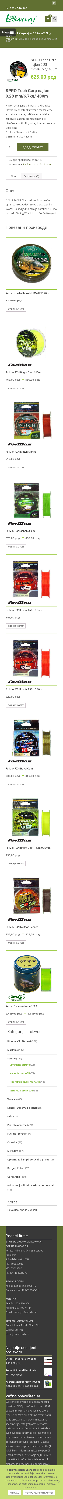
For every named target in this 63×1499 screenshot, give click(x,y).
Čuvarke (12, 1142)
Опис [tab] (14, 176)
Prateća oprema (17, 1125)
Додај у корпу (33, 147)
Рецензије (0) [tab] (31, 176)
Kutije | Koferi (15, 1168)
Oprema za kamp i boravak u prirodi (28, 1159)
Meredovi (13, 1151)
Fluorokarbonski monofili (24, 1082)
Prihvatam (14, 1493)
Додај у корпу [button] (16, 626)
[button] (25, 63)
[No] (58, 1482)
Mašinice (12, 1050)
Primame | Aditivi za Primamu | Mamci (30, 1185)
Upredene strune (19, 1064)
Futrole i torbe (16, 1133)
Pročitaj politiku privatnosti (39, 1493)
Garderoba (13, 1176)
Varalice (12, 1099)
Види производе (16, 309)
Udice (10, 1116)
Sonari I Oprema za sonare (23, 1107)
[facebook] (54, 3)
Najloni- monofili (32, 164)
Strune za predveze (21, 1090)
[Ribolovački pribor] (18, 18)
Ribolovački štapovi (19, 1041)
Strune (47, 164)
